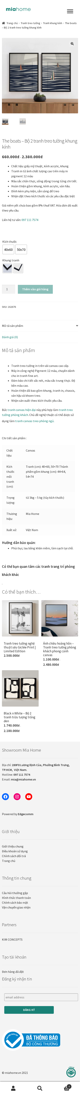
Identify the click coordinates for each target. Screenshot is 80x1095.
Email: (19, 779)
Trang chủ (12, 23)
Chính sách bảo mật (15, 902)
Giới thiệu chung (12, 846)
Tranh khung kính (52, 23)
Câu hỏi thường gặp (15, 893)
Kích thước (9, 241)
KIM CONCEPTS (12, 939)
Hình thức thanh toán (16, 898)
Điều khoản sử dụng (15, 851)
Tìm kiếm (40, 1088)
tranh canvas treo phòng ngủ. (35, 421)
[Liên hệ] (71, 1072)
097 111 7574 (30, 220)
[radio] (8, 249)
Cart (61, 1085)
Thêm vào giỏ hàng (35, 289)
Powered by (17, 814)
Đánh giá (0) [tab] (10, 337)
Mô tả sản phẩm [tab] (12, 326)
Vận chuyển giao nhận (16, 907)
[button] (72, 44)
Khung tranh (10, 260)
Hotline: (16, 774)
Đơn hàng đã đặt (13, 972)
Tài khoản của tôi (13, 1088)
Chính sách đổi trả (14, 856)
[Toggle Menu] (70, 11)
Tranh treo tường (30, 23)
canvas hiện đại (22, 410)
